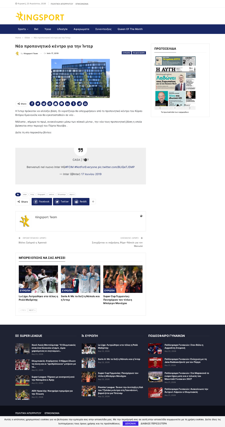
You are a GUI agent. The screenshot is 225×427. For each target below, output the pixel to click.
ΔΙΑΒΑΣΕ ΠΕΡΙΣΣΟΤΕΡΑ (154, 423)
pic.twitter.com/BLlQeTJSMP (116, 167)
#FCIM (69, 167)
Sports (22, 29)
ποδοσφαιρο (139, 53)
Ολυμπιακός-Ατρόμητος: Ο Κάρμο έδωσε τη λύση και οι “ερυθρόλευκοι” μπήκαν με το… (54, 364)
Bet (36, 29)
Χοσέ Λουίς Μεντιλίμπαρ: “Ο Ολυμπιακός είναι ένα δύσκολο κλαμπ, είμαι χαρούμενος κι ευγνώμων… (54, 348)
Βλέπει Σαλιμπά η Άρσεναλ (33, 242)
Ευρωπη (126, 53)
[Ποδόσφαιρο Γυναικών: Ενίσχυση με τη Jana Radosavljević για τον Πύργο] (155, 363)
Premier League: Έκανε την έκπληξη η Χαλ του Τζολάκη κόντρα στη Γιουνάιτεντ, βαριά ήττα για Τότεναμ (120, 390)
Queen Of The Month (130, 29)
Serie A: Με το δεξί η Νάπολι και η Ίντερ (119, 359)
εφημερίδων (184, 112)
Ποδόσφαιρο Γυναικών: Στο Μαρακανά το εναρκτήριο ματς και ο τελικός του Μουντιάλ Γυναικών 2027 (187, 376)
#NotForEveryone (85, 167)
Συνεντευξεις (103, 29)
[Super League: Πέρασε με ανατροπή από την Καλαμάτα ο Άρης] (22, 380)
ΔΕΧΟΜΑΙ (130, 423)
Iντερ (32, 194)
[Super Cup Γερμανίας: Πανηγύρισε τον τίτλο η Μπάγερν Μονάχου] (122, 279)
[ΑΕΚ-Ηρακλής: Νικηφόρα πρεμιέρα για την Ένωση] (22, 394)
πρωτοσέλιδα (169, 112)
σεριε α (72, 194)
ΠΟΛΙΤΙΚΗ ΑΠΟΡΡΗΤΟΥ (62, 4)
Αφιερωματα (81, 29)
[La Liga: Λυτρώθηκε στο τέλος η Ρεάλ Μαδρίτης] (38, 279)
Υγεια (47, 29)
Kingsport (41, 194)
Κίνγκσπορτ (62, 194)
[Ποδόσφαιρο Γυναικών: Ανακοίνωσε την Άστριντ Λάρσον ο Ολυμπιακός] (155, 393)
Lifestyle (62, 29)
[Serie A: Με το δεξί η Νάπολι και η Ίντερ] (80, 279)
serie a (51, 194)
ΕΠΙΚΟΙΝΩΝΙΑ (82, 4)
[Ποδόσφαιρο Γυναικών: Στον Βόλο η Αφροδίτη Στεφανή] (155, 348)
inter (25, 194)
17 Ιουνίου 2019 (91, 174)
